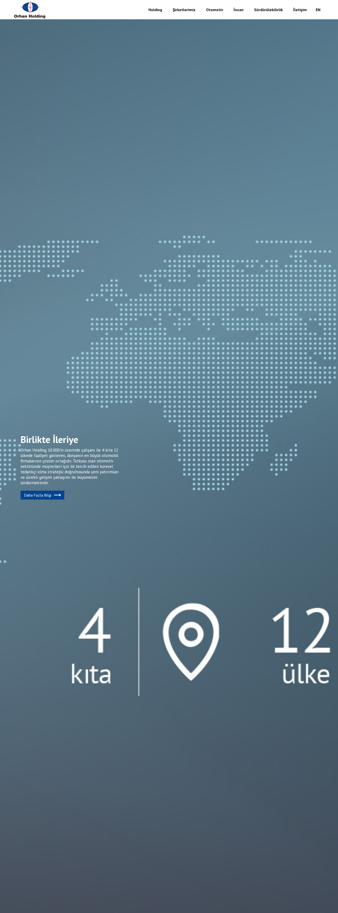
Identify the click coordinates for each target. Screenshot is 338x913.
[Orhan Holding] (30, 9)
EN (318, 9)
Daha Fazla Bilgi (37, 495)
